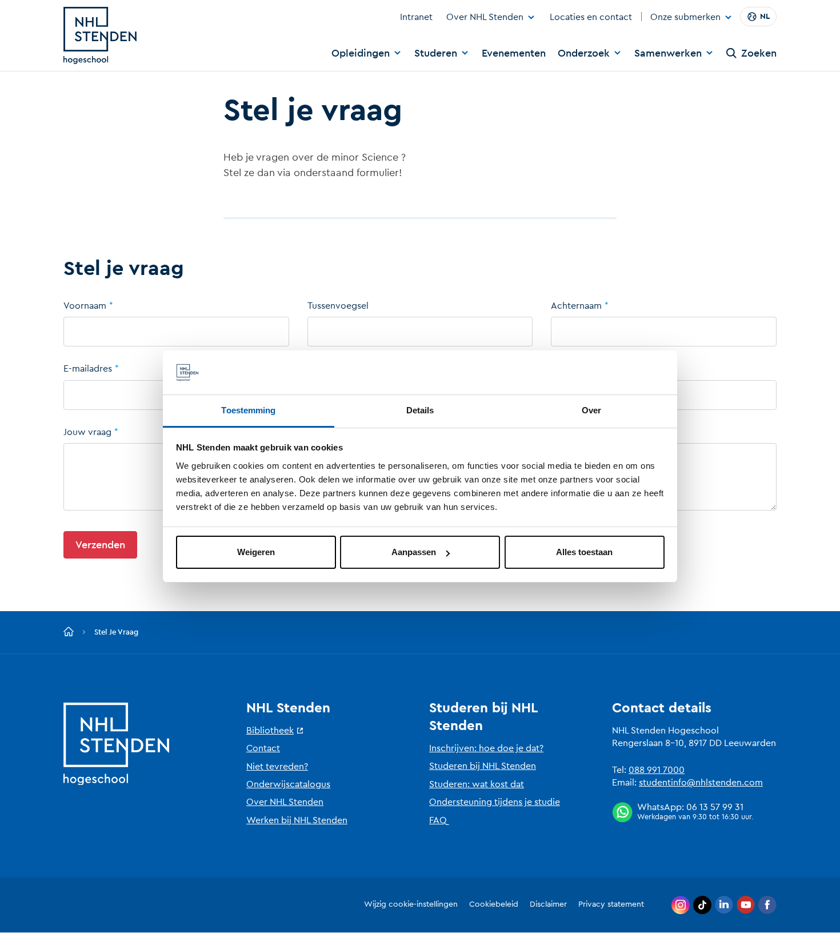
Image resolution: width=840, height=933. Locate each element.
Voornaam (84, 305)
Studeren (435, 53)
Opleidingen (360, 53)
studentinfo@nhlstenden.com (701, 782)
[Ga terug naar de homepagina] (68, 632)
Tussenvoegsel (338, 305)
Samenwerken (668, 53)
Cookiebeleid (493, 904)
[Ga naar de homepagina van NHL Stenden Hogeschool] (100, 35)
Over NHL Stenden (484, 17)
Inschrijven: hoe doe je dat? (486, 748)
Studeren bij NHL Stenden (482, 766)
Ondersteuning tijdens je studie (494, 802)
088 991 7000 (657, 770)
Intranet (416, 17)
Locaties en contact (591, 17)
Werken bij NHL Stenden (296, 820)
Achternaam (576, 305)
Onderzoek (584, 53)
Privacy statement (611, 904)
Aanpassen (413, 552)
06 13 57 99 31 (714, 807)
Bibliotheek (270, 730)
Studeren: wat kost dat (476, 784)
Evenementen (514, 53)
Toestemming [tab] (248, 410)
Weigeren (256, 552)
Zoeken (759, 53)
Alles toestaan (584, 552)
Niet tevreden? (277, 766)
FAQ (438, 820)
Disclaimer (548, 904)
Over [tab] (591, 410)
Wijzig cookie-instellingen (411, 904)
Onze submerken (685, 18)
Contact (263, 748)
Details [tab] (420, 410)
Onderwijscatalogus (288, 784)
